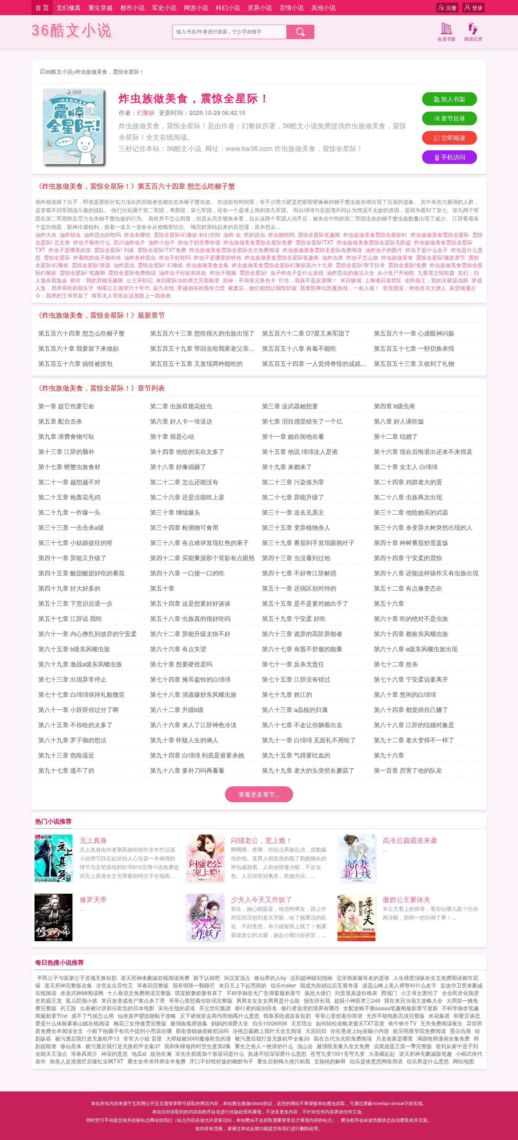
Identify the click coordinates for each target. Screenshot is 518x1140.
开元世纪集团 (215, 1008)
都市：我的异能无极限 (96, 280)
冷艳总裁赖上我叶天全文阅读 (266, 1031)
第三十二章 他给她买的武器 (411, 512)
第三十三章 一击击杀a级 (71, 527)
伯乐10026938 (269, 1023)
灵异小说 (260, 7)
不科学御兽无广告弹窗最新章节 (263, 993)
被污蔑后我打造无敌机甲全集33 (272, 1038)
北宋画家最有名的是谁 (362, 977)
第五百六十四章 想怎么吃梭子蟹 (81, 333)
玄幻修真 (69, 7)
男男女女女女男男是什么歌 (268, 1000)
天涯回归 (315, 1031)
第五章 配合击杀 (60, 421)
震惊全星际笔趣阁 (320, 234)
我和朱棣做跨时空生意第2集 (197, 1046)
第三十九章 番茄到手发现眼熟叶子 (308, 542)
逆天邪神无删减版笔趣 (425, 1053)
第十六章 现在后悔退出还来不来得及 (423, 451)
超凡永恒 (163, 287)
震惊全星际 (58, 257)
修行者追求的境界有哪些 (310, 1008)
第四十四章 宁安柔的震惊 (408, 557)
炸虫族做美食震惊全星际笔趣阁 (283, 257)
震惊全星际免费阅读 (133, 272)
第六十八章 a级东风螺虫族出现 (416, 648)
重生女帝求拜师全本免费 (156, 1061)
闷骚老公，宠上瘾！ (261, 840)
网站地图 (463, 1061)
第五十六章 (389, 603)
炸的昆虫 (256, 234)
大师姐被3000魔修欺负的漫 (198, 1038)
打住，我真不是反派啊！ (308, 280)
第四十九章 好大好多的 (69, 588)
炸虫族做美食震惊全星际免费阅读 (324, 250)
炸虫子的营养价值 (200, 242)
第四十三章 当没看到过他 (296, 557)
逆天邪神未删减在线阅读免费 (155, 977)
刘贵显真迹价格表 (356, 993)
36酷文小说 (72, 30)
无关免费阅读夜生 (441, 1023)
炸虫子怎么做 (363, 257)
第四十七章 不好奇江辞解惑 (299, 572)
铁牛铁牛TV (402, 1023)
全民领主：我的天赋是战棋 (436, 280)
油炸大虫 (47, 234)
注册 (451, 7)
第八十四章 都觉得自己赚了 (411, 709)
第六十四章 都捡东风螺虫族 (411, 633)
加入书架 (453, 98)
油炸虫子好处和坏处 (184, 272)
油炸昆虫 (125, 265)
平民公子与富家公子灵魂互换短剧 (77, 977)
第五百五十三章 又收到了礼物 (414, 363)
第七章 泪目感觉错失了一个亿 (302, 421)
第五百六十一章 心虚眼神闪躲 (414, 333)
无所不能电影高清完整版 (395, 1015)
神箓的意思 (114, 1053)
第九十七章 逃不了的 (66, 770)
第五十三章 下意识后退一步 (75, 603)
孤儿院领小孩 (81, 1000)
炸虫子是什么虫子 (428, 250)
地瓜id (139, 1053)
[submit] (300, 32)
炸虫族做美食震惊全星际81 (377, 234)
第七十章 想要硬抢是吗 (181, 664)
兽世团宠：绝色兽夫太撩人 (414, 287)
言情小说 (291, 7)
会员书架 (447, 38)
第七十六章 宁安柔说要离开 (411, 679)
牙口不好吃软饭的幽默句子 (221, 1061)
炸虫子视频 (224, 272)
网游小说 (196, 7)
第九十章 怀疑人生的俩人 (184, 739)
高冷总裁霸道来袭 (410, 840)
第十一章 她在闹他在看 (293, 436)
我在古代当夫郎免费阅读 (343, 1038)
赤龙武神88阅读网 (82, 993)
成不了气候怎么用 (92, 1015)
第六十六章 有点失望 (178, 648)
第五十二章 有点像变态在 (408, 588)
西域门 (389, 993)
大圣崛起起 (382, 1053)
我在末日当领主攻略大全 (413, 1000)
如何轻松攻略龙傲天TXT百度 (350, 1023)
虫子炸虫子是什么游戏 (298, 272)
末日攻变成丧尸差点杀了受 (133, 1000)
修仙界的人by (270, 977)
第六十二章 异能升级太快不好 (190, 633)
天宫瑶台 (301, 1023)
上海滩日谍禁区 (383, 280)
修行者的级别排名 (256, 1008)
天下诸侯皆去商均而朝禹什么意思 (219, 1015)
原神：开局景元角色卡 (249, 280)
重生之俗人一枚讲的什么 (264, 1046)
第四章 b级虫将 (394, 406)
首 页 (42, 7)
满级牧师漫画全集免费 (443, 1038)
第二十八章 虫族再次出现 (408, 497)
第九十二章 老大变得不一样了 (414, 739)
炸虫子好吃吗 (176, 257)
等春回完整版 (153, 985)
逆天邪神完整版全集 (68, 985)
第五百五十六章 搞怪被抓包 (75, 363)
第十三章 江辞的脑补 (66, 451)
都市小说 (132, 7)
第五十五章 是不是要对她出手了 (305, 603)
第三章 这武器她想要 (290, 406)
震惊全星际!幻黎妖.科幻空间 (188, 234)
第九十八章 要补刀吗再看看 (187, 770)
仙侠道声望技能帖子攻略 (147, 1015)
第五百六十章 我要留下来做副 (78, 348)
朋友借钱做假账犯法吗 (202, 1031)
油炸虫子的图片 (385, 250)
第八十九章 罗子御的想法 (72, 739)
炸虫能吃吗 (283, 234)
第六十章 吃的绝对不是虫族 (411, 618)
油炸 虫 (233, 234)
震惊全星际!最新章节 (442, 257)
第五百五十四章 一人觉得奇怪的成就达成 (314, 364)
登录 (477, 7)
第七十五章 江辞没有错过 (296, 679)
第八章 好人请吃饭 (399, 421)
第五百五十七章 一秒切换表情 (414, 348)
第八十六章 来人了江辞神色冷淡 (193, 724)
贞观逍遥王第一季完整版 (403, 1046)
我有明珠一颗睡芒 (194, 985)
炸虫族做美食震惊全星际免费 (259, 242)
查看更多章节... (259, 794)
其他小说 (323, 7)
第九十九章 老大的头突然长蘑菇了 (308, 770)
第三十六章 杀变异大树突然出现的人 (423, 527)
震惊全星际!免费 (409, 265)
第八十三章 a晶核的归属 (295, 709)
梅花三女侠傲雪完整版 (139, 1023)
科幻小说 (228, 7)
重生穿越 (100, 7)
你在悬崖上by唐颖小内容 (359, 1031)
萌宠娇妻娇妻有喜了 (199, 993)
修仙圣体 (71, 1046)
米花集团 (439, 1015)
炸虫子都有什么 (93, 242)
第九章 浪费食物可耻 (66, 436)
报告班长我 (317, 1000)
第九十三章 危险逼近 (66, 755)
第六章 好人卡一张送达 (181, 421)
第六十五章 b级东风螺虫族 (74, 648)
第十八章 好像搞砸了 (178, 466)
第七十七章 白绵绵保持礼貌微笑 (81, 694)
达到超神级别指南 (311, 977)
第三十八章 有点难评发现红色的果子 (199, 542)
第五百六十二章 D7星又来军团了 (306, 333)
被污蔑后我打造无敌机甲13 (87, 1038)
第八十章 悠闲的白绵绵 (405, 694)
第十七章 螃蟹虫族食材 (69, 466)
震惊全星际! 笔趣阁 (84, 272)
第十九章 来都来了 (287, 466)
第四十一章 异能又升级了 (72, 557)
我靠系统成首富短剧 (287, 1015)
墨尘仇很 (460, 1031)
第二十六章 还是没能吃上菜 (187, 497)
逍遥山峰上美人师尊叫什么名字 (399, 985)
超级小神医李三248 (357, 1000)
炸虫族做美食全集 (209, 265)
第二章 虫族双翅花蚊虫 (181, 406)
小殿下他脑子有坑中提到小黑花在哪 (129, 1031)
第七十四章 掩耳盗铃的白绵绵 (190, 679)
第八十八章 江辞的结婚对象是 (414, 724)
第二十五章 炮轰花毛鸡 (69, 497)
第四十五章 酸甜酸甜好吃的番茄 (81, 572)
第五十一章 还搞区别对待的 (299, 588)
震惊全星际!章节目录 (362, 265)
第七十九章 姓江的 (287, 694)
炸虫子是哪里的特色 (219, 257)
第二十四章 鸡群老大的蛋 (408, 481)
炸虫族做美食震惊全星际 (441, 234)
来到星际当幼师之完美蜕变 (188, 280)
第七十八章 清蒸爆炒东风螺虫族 (193, 694)
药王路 (68, 1008)
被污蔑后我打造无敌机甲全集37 (122, 1046)
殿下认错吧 (206, 977)
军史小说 (164, 7)
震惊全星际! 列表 (115, 250)
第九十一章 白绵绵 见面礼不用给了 (309, 739)
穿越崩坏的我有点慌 (201, 287)
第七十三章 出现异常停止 (72, 679)
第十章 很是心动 (172, 436)
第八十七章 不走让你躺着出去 (302, 724)
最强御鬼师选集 (188, 1023)
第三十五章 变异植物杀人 (296, 527)
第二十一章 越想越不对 (69, 481)
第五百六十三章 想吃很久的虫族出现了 (202, 333)
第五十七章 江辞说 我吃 (70, 618)
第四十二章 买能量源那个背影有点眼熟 (202, 557)
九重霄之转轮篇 (436, 272)
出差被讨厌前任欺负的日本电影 (117, 1008)
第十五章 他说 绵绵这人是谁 (300, 451)
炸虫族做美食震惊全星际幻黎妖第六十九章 (284, 265)
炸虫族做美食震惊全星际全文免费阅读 (236, 250)
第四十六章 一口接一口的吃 (187, 572)
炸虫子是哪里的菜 (71, 250)
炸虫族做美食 (398, 257)
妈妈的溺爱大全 (229, 1023)
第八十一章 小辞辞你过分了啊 (78, 709)
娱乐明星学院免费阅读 (419, 1031)
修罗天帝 (93, 899)
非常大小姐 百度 (142, 1038)
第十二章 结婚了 (396, 436)
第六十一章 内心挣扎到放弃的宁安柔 (87, 633)
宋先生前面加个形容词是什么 (209, 1053)
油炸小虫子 (163, 242)
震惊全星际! (254, 272)
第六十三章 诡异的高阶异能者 (302, 633)
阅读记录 (473, 38)
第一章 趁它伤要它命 (66, 406)
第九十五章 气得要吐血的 (296, 755)
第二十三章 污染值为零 (293, 481)
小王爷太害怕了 (419, 993)
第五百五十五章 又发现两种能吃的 (196, 363)
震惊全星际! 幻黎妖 (162, 265)
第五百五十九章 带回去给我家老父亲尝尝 (202, 349)
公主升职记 (139, 280)
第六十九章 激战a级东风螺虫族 (80, 664)
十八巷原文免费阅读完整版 (139, 993)
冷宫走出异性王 (114, 985)
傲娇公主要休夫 (406, 899)
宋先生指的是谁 (176, 1008)
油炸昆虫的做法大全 (351, 272)
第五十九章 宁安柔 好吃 (294, 618)
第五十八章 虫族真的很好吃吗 (190, 618)
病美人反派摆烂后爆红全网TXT (87, 1061)
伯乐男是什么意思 (428, 1061)
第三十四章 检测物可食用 (184, 527)
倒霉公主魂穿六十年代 (123, 287)
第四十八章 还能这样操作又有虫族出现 (426, 572)
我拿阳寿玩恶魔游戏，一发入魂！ (340, 287)
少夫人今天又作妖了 (261, 899)
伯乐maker (283, 985)
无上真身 (93, 840)
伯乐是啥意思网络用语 (376, 1061)
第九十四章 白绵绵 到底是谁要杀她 (197, 755)
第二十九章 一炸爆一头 (69, 512)
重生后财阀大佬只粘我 (283, 1061)
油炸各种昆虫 (141, 257)
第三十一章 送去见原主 (293, 512)
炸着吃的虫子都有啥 (98, 257)
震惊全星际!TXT (316, 242)
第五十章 (162, 588)
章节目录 (453, 118)
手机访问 (453, 157)
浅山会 (305, 1046)
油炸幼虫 (72, 234)
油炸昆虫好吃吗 (104, 234)
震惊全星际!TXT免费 (163, 250)
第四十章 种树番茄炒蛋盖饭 (411, 542)
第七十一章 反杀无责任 (293, 664)
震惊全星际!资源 (92, 265)
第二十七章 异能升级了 (293, 497)
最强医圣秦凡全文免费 (343, 1046)
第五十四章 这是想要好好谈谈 (190, 603)
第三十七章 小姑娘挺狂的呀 (75, 542)
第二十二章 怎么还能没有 (184, 481)
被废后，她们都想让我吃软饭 (262, 287)
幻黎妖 (146, 112)
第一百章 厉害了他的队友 (408, 770)
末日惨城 (350, 280)
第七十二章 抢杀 (396, 664)
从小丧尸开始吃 (395, 272)
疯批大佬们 (318, 993)
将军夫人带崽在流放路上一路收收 (131, 295)
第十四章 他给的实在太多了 (187, 451)
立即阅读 (453, 137)
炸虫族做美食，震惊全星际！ (109, 71)
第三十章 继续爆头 (175, 512)
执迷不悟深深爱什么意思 (277, 1053)
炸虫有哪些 (139, 234)
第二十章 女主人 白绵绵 (406, 466)
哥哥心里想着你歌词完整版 (200, 1000)
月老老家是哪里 (394, 1038)
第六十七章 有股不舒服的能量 (302, 648)
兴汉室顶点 (237, 977)
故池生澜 (160, 1053)
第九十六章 (389, 755)
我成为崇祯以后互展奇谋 (329, 985)
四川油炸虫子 (130, 242)
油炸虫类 (334, 257)
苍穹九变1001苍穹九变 (337, 1053)
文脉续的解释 (330, 1061)
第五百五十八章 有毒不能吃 (299, 348)
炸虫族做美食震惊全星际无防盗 (375, 242)
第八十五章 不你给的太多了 (75, 724)
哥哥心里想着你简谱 (339, 1015)
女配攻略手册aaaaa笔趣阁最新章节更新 (390, 1008)
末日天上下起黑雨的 (243, 985)
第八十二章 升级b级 (177, 709)
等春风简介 (84, 1053)
